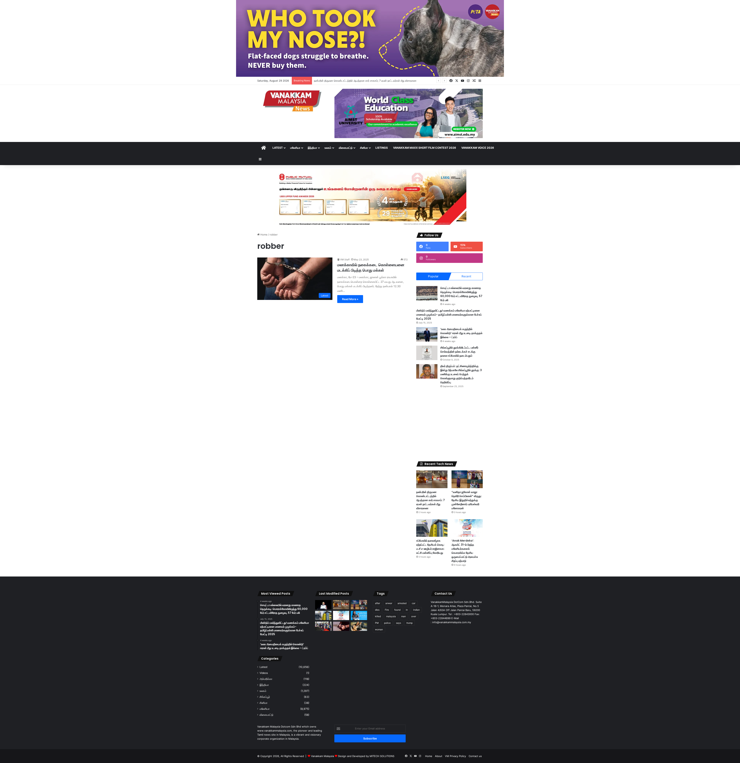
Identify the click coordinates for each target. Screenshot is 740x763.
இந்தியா (312, 147)
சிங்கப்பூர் (265, 696)
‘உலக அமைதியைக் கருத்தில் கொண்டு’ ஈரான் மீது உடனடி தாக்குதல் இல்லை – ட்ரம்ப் (461, 333)
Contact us (475, 756)
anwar (388, 603)
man (403, 616)
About (438, 756)
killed (378, 616)
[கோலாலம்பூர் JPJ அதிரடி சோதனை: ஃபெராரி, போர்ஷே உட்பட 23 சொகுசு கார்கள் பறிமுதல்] (323, 626)
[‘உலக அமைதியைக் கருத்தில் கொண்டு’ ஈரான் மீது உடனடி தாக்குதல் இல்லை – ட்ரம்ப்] (426, 334)
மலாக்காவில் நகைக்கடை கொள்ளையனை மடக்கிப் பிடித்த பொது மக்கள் (370, 267)
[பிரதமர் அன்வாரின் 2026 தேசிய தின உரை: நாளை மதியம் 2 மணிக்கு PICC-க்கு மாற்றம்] (323, 604)
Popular (433, 276)
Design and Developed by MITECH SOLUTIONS (366, 756)
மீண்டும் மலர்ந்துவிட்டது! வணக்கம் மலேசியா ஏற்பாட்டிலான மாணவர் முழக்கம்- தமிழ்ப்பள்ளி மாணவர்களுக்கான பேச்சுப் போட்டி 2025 (449, 315)
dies (377, 609)
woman (379, 629)
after (377, 603)
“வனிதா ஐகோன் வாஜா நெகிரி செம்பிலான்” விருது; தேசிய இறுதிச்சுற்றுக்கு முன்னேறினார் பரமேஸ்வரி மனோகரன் (467, 500)
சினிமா (364, 147)
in (407, 609)
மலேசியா (295, 147)
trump (409, 622)
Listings (381, 147)
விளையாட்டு (345, 147)
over (413, 616)
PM (377, 622)
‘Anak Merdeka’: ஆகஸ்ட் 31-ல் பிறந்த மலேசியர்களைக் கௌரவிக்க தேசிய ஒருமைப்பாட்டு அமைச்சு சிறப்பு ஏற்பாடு (465, 551)
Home (263, 234)
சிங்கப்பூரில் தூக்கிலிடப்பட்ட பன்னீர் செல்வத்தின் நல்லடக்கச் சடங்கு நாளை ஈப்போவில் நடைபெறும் (459, 352)
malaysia (391, 616)
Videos (264, 672)
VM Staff (345, 259)
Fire (387, 609)
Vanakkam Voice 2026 (477, 147)
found (397, 609)
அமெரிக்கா (266, 678)
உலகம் (328, 147)
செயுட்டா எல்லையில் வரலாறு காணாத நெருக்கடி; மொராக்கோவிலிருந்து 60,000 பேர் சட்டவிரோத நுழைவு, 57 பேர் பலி (461, 294)
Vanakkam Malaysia (323, 756)
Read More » (350, 299)
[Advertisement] (449, 425)
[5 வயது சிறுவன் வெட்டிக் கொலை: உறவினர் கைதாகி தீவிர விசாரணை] (341, 626)
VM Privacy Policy (455, 756)
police (387, 622)
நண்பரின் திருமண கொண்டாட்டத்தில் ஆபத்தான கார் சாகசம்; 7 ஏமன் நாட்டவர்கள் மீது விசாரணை (430, 500)
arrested (402, 603)
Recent (466, 276)
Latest (277, 147)
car (413, 603)
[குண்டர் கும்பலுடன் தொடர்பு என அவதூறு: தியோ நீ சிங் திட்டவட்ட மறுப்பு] (359, 615)
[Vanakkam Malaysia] (293, 100)
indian (416, 609)
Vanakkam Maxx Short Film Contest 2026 (424, 147)
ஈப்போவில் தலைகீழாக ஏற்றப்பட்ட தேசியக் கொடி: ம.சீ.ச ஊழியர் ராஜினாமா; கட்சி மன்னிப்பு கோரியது (430, 547)
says (398, 622)
